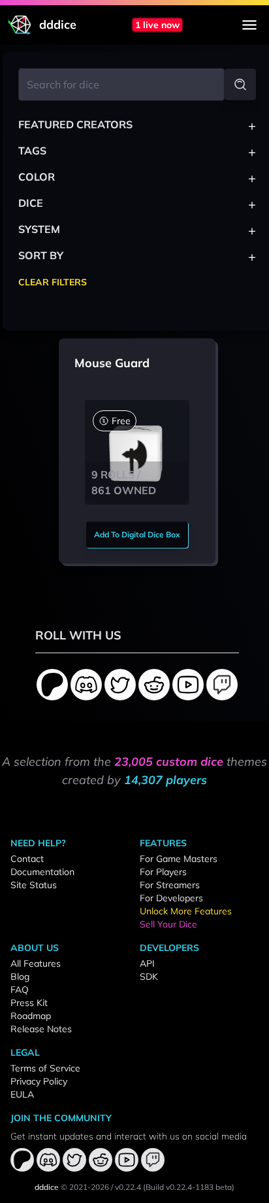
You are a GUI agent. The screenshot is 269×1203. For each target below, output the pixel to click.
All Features (35, 963)
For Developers (171, 898)
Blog (19, 976)
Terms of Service (45, 1068)
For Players (163, 872)
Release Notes (41, 1029)
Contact (27, 859)
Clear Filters (52, 282)
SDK (149, 976)
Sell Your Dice (168, 924)
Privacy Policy (38, 1081)
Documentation (42, 872)
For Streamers (170, 885)
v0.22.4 (128, 1187)
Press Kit (29, 1003)
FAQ (19, 990)
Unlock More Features (186, 911)
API (147, 963)
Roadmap (30, 1016)
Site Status (33, 885)
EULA (22, 1094)
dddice (47, 1187)
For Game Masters (178, 859)
